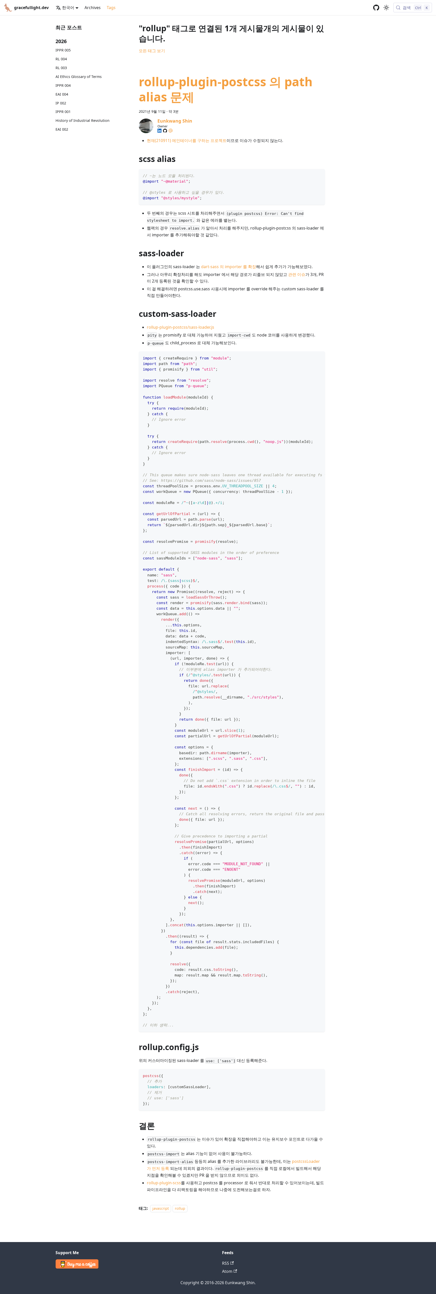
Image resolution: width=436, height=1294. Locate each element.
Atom (227, 1271)
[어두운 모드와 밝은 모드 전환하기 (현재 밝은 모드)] (386, 8)
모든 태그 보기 (152, 50)
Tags (111, 7)
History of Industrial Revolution (83, 120)
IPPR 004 (63, 85)
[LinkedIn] (159, 131)
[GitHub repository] (376, 8)
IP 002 (61, 103)
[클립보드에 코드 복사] (319, 175)
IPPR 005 (63, 50)
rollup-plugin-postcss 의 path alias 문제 (226, 89)
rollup (180, 1208)
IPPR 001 (63, 111)
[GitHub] (165, 131)
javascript (160, 1208)
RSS (225, 1263)
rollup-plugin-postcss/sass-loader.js (180, 327)
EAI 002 (62, 129)
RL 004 (61, 59)
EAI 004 (62, 94)
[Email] (171, 131)
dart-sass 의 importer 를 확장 (228, 266)
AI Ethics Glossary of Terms (79, 76)
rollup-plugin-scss (164, 1183)
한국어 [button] (68, 7)
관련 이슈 (296, 274)
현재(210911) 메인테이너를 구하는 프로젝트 (187, 140)
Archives (93, 7)
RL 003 (61, 67)
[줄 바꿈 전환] (309, 357)
